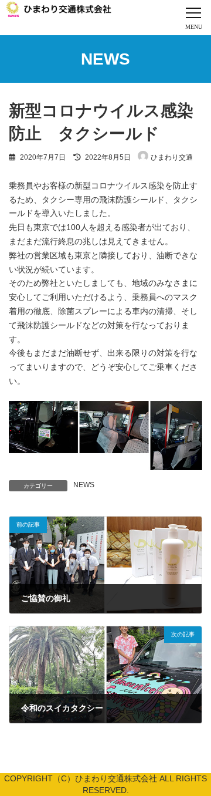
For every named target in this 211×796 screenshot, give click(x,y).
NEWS (83, 485)
